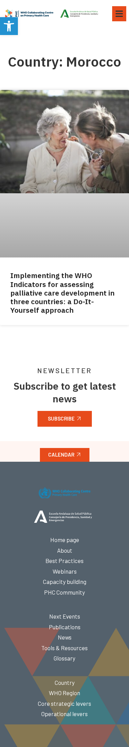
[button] (9, 26)
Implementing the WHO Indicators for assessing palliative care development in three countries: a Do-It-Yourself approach (62, 293)
